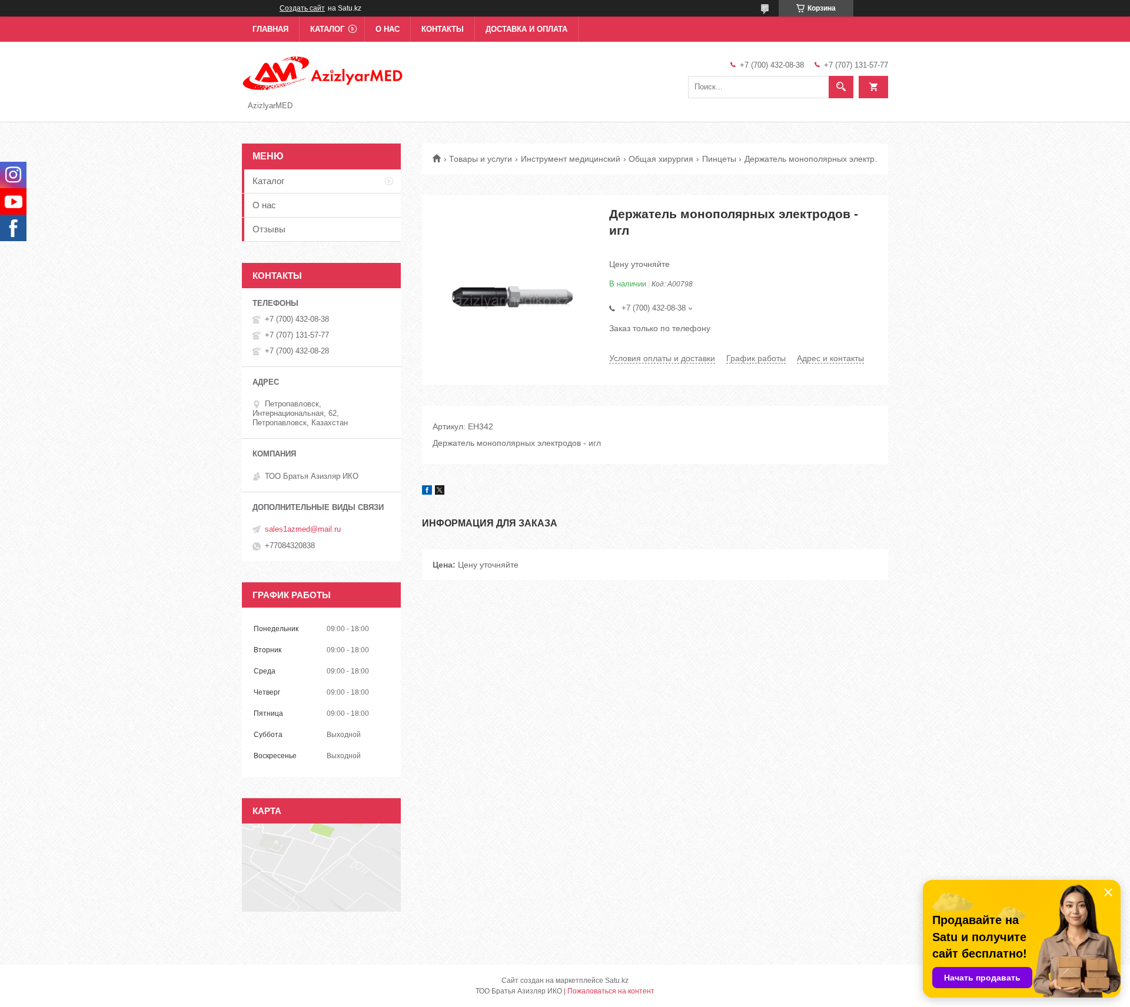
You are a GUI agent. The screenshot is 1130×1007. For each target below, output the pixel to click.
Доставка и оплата (526, 29)
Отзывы (268, 229)
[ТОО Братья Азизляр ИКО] (323, 72)
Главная (270, 29)
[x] (439, 491)
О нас (387, 29)
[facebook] (427, 491)
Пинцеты (719, 159)
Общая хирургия (661, 159)
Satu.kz (617, 980)
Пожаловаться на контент (610, 991)
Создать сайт (302, 8)
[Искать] (841, 87)
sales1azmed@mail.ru (303, 529)
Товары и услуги (480, 159)
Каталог (327, 29)
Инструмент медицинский (570, 159)
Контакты (442, 29)
